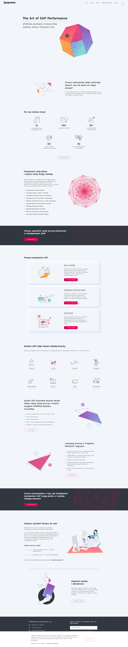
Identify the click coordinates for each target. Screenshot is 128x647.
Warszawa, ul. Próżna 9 (38, 624)
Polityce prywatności (52, 643)
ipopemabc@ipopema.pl (38, 630)
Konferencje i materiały (106, 2)
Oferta (92, 2)
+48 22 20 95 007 (36, 627)
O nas (86, 2)
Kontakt (115, 2)
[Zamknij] (126, 633)
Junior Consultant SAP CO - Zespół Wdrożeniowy (43, 550)
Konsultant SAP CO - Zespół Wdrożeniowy (45, 555)
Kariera (97, 2)
